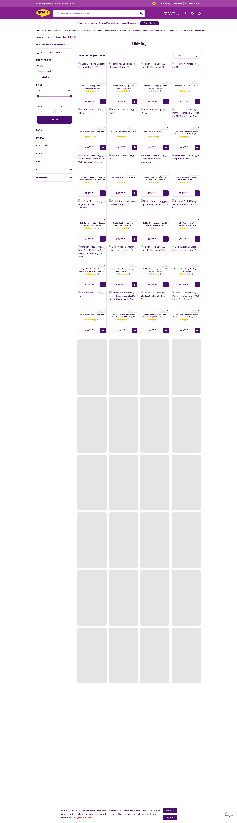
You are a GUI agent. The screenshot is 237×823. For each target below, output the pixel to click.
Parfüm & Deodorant (72, 30)
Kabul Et (170, 810)
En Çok (58, 107)
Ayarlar (170, 817)
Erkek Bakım (86, 30)
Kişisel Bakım (98, 30)
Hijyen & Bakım (187, 30)
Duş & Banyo (175, 30)
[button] (103, 101)
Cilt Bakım (48, 30)
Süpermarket (148, 30)
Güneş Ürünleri (200, 30)
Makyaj (40, 30)
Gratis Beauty (163, 3)
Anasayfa (39, 37)
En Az (39, 107)
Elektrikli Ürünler (161, 30)
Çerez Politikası (84, 817)
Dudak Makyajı (61, 37)
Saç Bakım (58, 30)
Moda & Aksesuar (135, 30)
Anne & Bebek (110, 30)
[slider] (38, 96)
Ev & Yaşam (121, 30)
